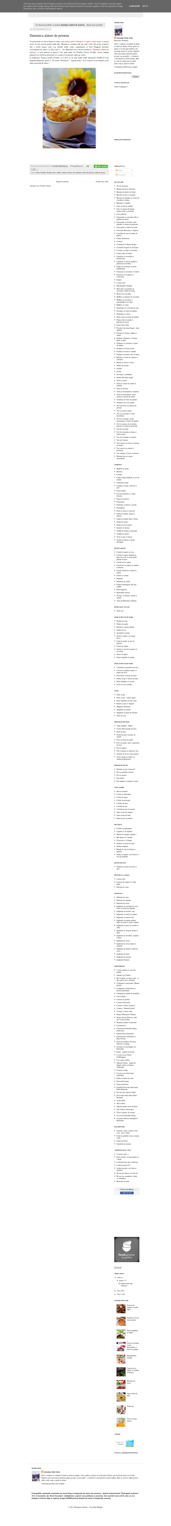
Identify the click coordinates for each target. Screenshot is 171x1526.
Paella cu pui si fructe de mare (127, 678)
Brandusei (65, 60)
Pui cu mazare (122, 775)
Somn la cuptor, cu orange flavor (126, 637)
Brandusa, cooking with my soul (74, 44)
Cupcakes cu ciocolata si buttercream (125, 257)
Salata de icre (121, 630)
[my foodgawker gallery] (126, 1261)
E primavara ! (121, 1025)
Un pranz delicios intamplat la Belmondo (127, 1119)
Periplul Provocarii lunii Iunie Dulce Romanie (127, 1088)
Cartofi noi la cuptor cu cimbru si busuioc (128, 566)
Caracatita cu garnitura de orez (127, 667)
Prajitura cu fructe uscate (125, 348)
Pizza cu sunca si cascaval (126, 511)
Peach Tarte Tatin (123, 325)
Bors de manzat (122, 791)
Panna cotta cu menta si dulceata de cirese (125, 321)
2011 (119, 1294)
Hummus (120, 578)
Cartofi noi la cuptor (124, 562)
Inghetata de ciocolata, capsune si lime (127, 936)
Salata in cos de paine (124, 525)
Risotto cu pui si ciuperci (125, 703)
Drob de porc (121, 731)
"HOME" (117, 1434)
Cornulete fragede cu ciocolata (127, 247)
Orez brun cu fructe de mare (127, 675)
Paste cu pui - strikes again (126, 697)
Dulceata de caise (123, 887)
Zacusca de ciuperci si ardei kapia (126, 883)
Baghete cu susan (123, 468)
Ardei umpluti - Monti (124, 725)
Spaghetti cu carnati (124, 709)
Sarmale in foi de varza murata (127, 754)
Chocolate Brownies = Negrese (127, 230)
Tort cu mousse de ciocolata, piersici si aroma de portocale (127, 425)
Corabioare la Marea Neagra (126, 244)
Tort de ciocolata (122, 429)
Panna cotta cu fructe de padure (128, 317)
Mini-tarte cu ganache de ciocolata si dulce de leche (126, 290)
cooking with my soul (68, 172)
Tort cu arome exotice (124, 411)
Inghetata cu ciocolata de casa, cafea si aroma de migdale (127, 907)
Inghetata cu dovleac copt (126, 911)
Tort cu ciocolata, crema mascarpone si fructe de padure (127, 420)
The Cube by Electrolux (125, 1109)
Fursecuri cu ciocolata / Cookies (128, 271)
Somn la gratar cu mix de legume (126, 642)
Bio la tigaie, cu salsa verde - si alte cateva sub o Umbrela (128, 979)
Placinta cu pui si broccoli (126, 769)
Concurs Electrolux (123, 1002)
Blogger (99, 1507)
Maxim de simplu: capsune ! (127, 834)
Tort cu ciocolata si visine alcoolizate (126, 414)
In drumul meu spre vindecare (127, 1162)
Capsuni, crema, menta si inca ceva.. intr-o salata (127, 1131)
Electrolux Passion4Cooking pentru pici (127, 1029)
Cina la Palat (121, 996)
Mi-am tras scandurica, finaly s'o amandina (127, 1177)
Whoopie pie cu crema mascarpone (124, 457)
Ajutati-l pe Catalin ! (124, 975)
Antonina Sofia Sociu (125, 38)
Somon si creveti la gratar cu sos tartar (127, 650)
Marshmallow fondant (124, 286)
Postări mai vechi (102, 181)
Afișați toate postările (94, 25)
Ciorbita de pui (122, 806)
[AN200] (117, 1267)
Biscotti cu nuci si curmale (126, 195)
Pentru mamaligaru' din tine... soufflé (127, 585)
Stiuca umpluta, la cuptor (125, 657)
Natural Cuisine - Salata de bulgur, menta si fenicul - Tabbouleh (126, 1065)
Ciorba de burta (122, 797)
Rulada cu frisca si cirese (125, 362)
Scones (119, 371)
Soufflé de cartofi (123, 534)
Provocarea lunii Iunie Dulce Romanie (127, 1096)
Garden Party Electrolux (125, 1033)
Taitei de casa (121, 715)
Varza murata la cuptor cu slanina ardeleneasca (126, 758)
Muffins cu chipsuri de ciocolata (128, 297)
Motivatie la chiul (123, 1181)
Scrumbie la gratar (123, 633)
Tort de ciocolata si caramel (126, 437)
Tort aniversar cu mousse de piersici (126, 406)
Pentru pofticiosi (122, 1084)
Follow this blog (126, 1193)
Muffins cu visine (123, 305)
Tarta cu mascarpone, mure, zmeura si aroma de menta (126, 395)
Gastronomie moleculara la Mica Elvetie (126, 1037)
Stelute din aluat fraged (125, 377)
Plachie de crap (122, 621)
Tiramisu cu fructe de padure (127, 399)
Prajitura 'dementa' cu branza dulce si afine (127, 339)
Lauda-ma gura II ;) (124, 1165)
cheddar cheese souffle (53, 172)
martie (121, 1280)
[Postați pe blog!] (34, 169)
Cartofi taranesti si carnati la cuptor (126, 571)
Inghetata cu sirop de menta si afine (127, 931)
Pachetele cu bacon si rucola (126, 505)
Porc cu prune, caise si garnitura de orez (128, 744)
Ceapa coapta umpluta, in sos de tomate (128, 478)
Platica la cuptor (122, 624)
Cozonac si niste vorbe (124, 1011)
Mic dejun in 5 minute (124, 837)
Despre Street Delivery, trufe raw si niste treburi (127, 1018)
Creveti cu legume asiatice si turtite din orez (127, 671)
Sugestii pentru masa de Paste (127, 1106)
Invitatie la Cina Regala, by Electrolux (126, 1048)
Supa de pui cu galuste (124, 818)
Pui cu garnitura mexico (125, 772)
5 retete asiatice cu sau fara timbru (126, 971)
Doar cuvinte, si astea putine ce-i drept (128, 1158)
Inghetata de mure (123, 954)
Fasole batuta (121, 490)
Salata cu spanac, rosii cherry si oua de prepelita (128, 855)
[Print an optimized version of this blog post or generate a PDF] (101, 167)
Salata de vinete (122, 522)
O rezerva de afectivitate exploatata (125, 1074)
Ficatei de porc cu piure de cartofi (126, 736)
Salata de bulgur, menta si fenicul (126, 514)
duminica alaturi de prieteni (85, 172)
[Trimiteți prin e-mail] (32, 169)
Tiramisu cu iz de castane (125, 402)
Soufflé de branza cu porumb (127, 531)
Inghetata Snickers (123, 960)
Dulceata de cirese (123, 903)
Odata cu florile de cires (125, 1078)
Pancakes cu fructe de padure (127, 311)
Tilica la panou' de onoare (126, 1112)
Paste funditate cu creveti (125, 681)
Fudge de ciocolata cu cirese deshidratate (126, 267)
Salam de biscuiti (123, 365)
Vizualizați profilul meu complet (125, 67)
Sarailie (119, 368)
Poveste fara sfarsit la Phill (126, 1092)
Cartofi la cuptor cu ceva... (126, 552)
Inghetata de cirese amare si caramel (126, 944)
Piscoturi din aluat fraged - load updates (128, 329)
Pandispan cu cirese (123, 314)
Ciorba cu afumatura (124, 794)
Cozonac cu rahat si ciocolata (127, 250)
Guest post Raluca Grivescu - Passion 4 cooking (127, 1042)
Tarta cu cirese (122, 380)
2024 (119, 1277)
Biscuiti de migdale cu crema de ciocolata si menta (128, 199)
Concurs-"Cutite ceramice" (126, 1005)
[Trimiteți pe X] (36, 169)
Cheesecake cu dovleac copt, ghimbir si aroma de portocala (127, 223)
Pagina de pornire (62, 181)
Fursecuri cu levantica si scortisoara (125, 275)
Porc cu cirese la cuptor (125, 740)
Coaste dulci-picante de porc (127, 728)
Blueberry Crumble (123, 203)
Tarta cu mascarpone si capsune (128, 391)
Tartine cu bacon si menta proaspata (126, 541)
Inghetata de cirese (123, 940)
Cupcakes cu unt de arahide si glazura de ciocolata (127, 262)
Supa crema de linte (124, 815)
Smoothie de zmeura (124, 1144)
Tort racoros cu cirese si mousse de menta (128, 444)
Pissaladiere (121, 508)
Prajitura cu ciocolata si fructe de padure (127, 344)
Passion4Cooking (123, 1081)
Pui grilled (120, 778)
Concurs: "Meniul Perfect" (126, 1008)
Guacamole (120, 502)
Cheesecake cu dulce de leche (127, 227)
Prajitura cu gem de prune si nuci (127, 867)
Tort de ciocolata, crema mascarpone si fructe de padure (133, 1346)
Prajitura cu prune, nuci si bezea (128, 354)
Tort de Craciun (122, 440)
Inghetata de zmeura (124, 957)
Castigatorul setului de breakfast (128, 993)
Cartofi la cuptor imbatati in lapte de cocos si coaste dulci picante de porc (127, 557)
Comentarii (121, 175)
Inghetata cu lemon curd (125, 917)
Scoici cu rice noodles (124, 684)
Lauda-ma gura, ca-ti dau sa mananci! (126, 1169)
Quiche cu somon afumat (125, 627)
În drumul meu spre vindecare (126, 1284)
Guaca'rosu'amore (123, 499)
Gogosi (119, 279)
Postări (120, 170)
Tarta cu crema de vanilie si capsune (126, 384)
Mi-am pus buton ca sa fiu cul (127, 1173)
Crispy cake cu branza (124, 253)
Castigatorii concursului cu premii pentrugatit (126, 989)
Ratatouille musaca (123, 592)
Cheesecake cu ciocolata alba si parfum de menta (127, 218)
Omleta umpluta (122, 846)
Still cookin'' (121, 1103)
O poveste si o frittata (124, 840)
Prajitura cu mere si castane (126, 351)
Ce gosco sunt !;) (123, 1154)
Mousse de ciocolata (124, 294)
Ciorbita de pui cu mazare (126, 809)
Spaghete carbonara (123, 706)
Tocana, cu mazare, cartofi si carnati (127, 596)
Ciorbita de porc (122, 803)
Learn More (134, 6)
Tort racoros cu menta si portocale (125, 449)
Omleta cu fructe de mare (126, 843)
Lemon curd (121, 283)
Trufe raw (120, 611)
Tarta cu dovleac (122, 388)
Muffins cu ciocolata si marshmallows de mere (125, 301)
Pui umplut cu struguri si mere (127, 781)
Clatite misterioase (123, 238)
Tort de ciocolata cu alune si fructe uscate (126, 433)
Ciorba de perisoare (123, 800)
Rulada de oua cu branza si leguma (126, 850)
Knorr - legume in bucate (125, 1052)
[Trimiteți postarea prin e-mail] (87, 166)
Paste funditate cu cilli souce (127, 700)
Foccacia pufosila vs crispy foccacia (126, 494)
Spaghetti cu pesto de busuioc (127, 712)
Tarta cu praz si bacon (124, 537)
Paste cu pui (121, 694)
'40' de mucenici (122, 186)
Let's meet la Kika (123, 1060)
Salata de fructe (122, 1141)
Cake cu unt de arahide (125, 206)
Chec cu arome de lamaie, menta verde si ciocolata (126, 210)
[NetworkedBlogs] (127, 1189)
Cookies (119, 241)
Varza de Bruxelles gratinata (126, 600)
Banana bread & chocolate (126, 189)
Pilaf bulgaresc (122, 589)
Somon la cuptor (122, 646)
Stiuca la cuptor (122, 654)
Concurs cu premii (123, 999)
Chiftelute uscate (122, 482)
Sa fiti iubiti (121, 1100)
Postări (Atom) (45, 186)
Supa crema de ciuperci (125, 812)
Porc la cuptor (122, 748)
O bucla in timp (122, 1070)
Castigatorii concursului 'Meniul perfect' (128, 984)
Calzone (119, 474)
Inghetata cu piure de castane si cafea (128, 926)
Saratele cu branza (123, 528)
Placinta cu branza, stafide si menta (127, 334)
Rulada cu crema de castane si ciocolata (127, 358)
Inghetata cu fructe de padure (127, 914)
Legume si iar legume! (125, 831)
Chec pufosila (121, 214)
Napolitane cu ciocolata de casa (128, 308)
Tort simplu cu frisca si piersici (128, 453)
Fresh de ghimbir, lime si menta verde (128, 1137)
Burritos (119, 471)
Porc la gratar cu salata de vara (127, 751)
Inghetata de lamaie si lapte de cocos (127, 950)
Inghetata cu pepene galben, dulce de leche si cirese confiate (128, 921)
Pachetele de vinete (123, 581)
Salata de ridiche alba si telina (127, 519)
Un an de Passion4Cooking (126, 1115)
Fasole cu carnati (122, 575)
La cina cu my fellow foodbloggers (124, 1056)
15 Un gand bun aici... (77, 166)
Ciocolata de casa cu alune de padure (127, 234)
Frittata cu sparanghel (124, 828)
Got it (145, 6)
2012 (119, 1290)
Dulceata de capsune (124, 900)
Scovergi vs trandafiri (124, 374)
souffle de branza (100, 172)
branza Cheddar (41, 172)
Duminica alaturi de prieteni (49, 35)
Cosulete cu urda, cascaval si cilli (127, 486)
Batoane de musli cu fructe (126, 192)
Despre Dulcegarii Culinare (126, 1014)
